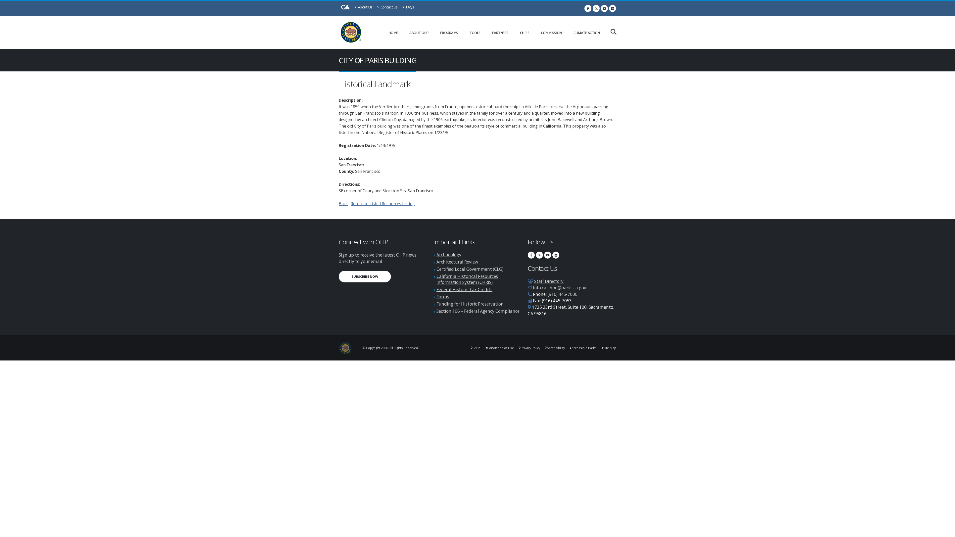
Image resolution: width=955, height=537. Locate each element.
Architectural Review (457, 262)
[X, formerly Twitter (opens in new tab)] (596, 8)
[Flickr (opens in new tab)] (612, 8)
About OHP (419, 32)
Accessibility (556, 348)
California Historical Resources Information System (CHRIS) (467, 279)
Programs (449, 32)
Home (393, 32)
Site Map (609, 348)
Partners (500, 32)
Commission (551, 32)
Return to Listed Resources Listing (383, 203)
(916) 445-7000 (562, 294)
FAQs (409, 7)
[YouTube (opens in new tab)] (604, 8)
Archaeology (448, 255)
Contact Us (389, 7)
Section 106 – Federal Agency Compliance (478, 311)
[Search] (613, 32)
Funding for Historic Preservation (470, 304)
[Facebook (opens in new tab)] (587, 8)
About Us (364, 7)
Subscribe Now (371, 276)
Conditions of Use (500, 348)
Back (343, 203)
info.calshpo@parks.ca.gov (559, 288)
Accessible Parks (584, 348)
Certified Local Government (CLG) (469, 269)
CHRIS (524, 32)
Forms (442, 297)
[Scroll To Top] (946, 531)
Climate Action (586, 32)
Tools (475, 32)
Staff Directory (549, 281)
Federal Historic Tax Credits (464, 289)
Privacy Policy (530, 348)
